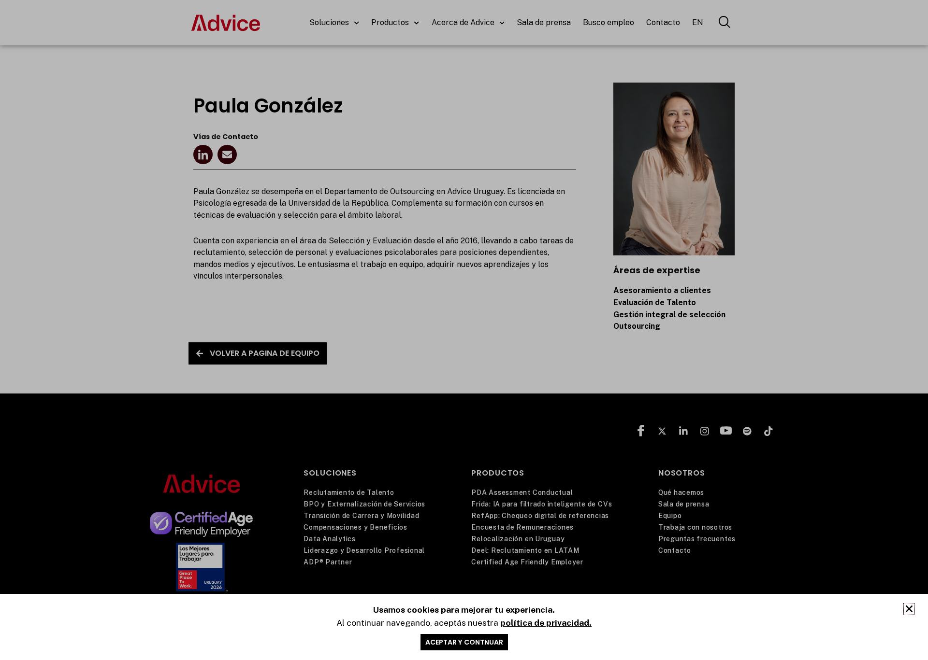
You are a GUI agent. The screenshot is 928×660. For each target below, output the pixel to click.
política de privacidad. (546, 623)
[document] (464, 330)
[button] (909, 609)
